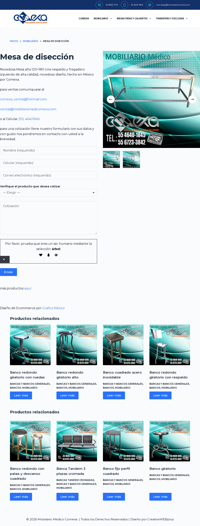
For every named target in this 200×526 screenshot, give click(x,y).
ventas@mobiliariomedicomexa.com (28, 109)
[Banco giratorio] (169, 441)
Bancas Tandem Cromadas (75, 480)
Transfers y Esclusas (170, 18)
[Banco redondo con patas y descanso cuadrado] (30, 441)
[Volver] (5, 259)
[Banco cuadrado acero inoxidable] (123, 345)
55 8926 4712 (112, 5)
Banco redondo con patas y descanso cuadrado (27, 474)
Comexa (84, 18)
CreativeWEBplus (160, 519)
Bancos (15, 387)
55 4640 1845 (137, 5)
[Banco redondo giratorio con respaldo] (169, 345)
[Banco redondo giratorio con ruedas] (30, 345)
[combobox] (48, 193)
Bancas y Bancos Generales (30, 383)
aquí (27, 288)
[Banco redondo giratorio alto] (76, 345)
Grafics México (53, 308)
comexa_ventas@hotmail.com (23, 99)
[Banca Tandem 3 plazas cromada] (76, 441)
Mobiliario (30, 387)
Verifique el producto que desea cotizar (30, 186)
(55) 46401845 (29, 119)
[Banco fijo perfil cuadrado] (123, 441)
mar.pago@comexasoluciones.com (173, 5)
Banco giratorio (162, 469)
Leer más (21, 395)
